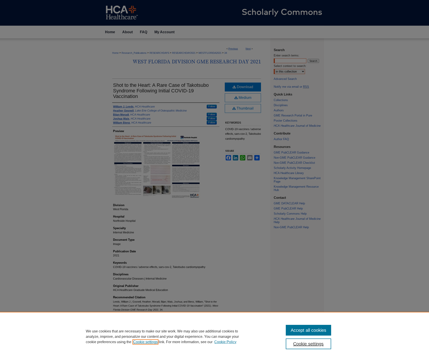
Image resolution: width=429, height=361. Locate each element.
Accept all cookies (308, 330)
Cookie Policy (225, 342)
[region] (214, 336)
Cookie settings (145, 342)
